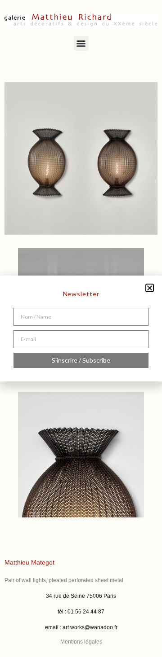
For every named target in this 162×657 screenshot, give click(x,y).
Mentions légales (81, 642)
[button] (81, 43)
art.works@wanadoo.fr (90, 627)
